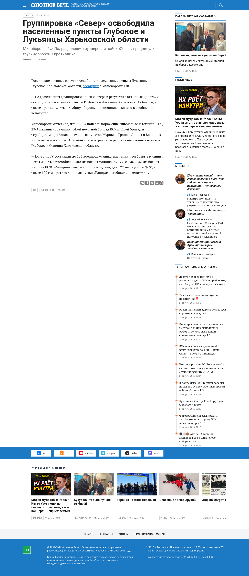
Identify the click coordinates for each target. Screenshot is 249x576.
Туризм (164, 518)
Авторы (123, 534)
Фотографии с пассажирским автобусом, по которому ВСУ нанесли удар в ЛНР (198, 419)
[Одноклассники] (147, 183)
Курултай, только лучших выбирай (200, 55)
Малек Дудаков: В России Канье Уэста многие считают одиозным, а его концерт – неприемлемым (200, 122)
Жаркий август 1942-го (219, 500)
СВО (34, 190)
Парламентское (83, 518)
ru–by (134, 453)
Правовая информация (149, 534)
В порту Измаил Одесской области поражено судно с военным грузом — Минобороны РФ (202, 386)
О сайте (89, 534)
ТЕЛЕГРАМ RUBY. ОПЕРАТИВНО (195, 266)
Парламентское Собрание (194, 16)
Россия (61, 190)
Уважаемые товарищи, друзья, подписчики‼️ (199, 297)
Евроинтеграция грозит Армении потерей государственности (204, 245)
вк (44, 453)
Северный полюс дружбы (178, 500)
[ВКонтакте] (142, 183)
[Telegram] (152, 183)
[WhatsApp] (161, 183)
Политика (182, 80)
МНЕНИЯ (180, 166)
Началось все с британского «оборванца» (206, 212)
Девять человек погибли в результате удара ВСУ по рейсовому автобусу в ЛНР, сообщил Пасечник (202, 280)
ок (66, 453)
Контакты (106, 534)
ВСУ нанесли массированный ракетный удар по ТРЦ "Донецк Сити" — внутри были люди (199, 349)
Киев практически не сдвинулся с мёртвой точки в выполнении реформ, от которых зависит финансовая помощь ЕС (201, 329)
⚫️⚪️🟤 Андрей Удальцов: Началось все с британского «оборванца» (197, 437)
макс (156, 453)
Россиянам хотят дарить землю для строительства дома (202, 311)
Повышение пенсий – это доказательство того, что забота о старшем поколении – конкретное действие (205, 182)
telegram (111, 453)
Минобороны (47, 190)
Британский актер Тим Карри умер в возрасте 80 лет (202, 403)
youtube (89, 453)
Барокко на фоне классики (136, 500)
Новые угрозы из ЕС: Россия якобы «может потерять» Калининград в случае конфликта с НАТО (201, 368)
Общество (208, 518)
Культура (122, 518)
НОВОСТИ (28, 15)
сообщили (91, 86)
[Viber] (157, 183)
